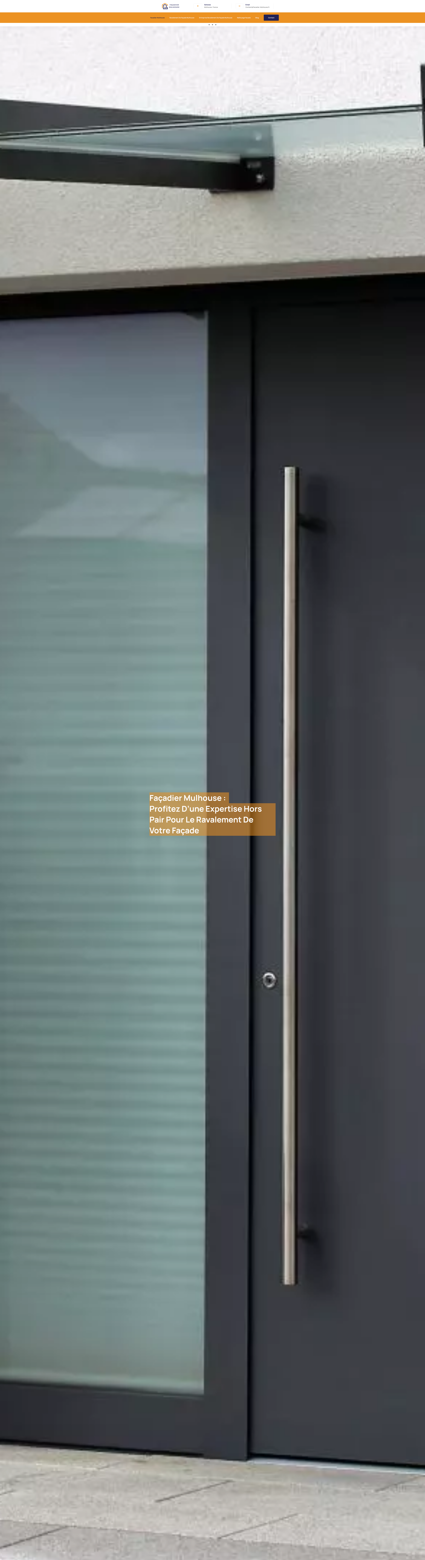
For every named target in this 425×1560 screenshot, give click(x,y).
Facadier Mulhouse (157, 18)
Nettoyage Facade (244, 18)
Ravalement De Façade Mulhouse (181, 18)
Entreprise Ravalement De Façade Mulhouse (215, 18)
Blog (257, 18)
